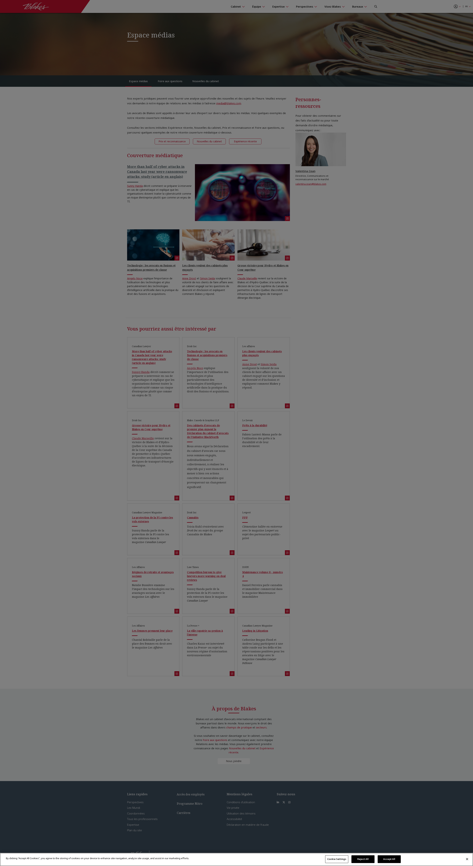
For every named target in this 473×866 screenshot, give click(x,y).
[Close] (467, 859)
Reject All (363, 859)
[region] (236, 859)
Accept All (389, 859)
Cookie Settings (336, 859)
